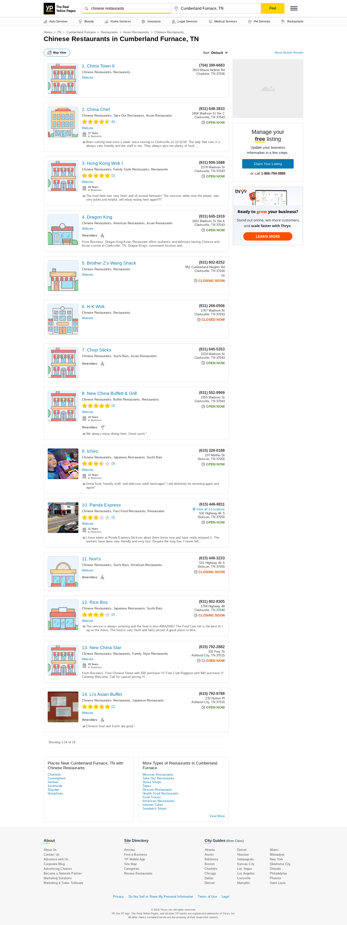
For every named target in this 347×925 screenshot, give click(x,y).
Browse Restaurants (138, 873)
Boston (210, 864)
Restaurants (109, 32)
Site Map (130, 864)
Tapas (147, 786)
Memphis (243, 883)
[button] (293, 8)
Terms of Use (207, 896)
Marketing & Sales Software (63, 883)
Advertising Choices (58, 868)
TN (59, 32)
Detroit (241, 850)
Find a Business (135, 854)
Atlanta (210, 850)
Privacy (118, 896)
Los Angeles (245, 873)
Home (48, 32)
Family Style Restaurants (131, 169)
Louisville (243, 878)
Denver (210, 883)
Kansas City (245, 864)
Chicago (210, 873)
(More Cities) (235, 841)
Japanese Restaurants (129, 457)
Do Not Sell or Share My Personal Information (161, 896)
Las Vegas (244, 868)
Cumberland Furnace (81, 32)
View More (217, 816)
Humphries (55, 793)
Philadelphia (278, 873)
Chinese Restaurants (96, 72)
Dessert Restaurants (158, 789)
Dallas (209, 878)
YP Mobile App (134, 859)
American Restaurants (129, 223)
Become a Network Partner (63, 873)
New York (276, 859)
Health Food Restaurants (161, 793)
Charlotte (54, 774)
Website (87, 77)
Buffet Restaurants (126, 399)
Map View (59, 52)
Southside (55, 786)
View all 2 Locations (210, 509)
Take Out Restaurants (128, 115)
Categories (131, 868)
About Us (50, 850)
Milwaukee (277, 854)
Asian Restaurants (136, 32)
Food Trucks (152, 797)
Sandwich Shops (155, 808)
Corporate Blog (54, 864)
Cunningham (57, 778)
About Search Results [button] (289, 52)
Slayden (53, 789)
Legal (225, 896)
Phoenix (275, 878)
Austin (209, 854)
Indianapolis (245, 859)
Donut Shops (152, 782)
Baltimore (211, 859)
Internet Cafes (153, 805)
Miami (274, 850)
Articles (129, 850)
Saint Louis (278, 883)
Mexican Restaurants (158, 774)
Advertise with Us (56, 859)
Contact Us (51, 854)
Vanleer (53, 782)
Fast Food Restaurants (129, 511)
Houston (243, 854)
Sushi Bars (121, 356)
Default (217, 53)
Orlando (275, 868)
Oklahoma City (280, 864)
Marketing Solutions (58, 878)
